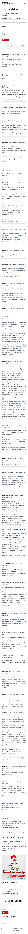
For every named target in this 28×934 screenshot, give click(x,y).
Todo (24, 45)
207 (19, 45)
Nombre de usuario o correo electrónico (12, 18)
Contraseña (4, 26)
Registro (4, 923)
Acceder (4, 921)
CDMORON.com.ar (10, 3)
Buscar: (3, 907)
